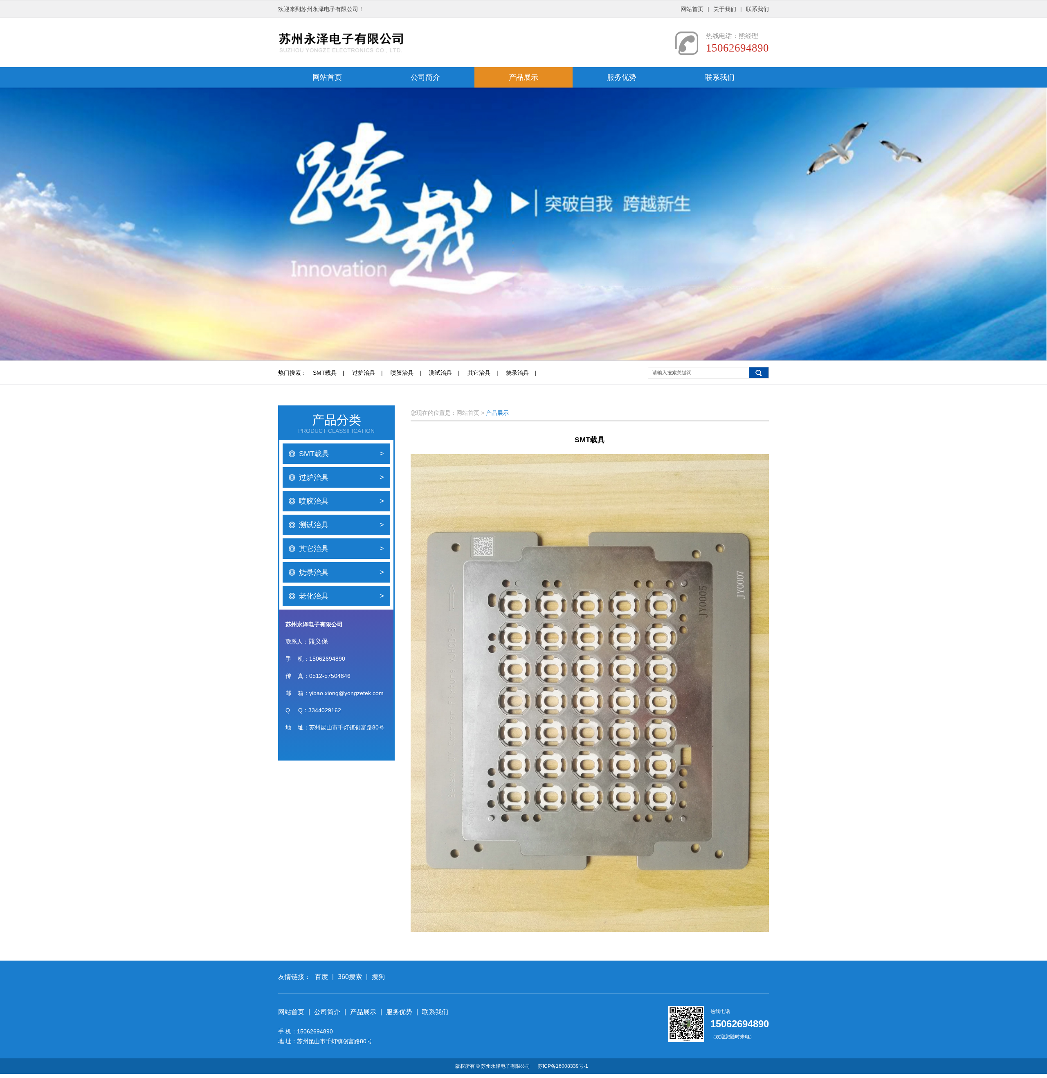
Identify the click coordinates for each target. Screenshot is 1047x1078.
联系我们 (757, 9)
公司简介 (425, 77)
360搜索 (350, 976)
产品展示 (523, 77)
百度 (321, 976)
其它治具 (478, 372)
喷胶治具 (402, 372)
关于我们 (724, 9)
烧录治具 (517, 372)
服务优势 (621, 77)
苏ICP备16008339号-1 (563, 1066)
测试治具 (440, 372)
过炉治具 (363, 372)
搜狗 (378, 976)
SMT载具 (325, 372)
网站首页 (692, 9)
